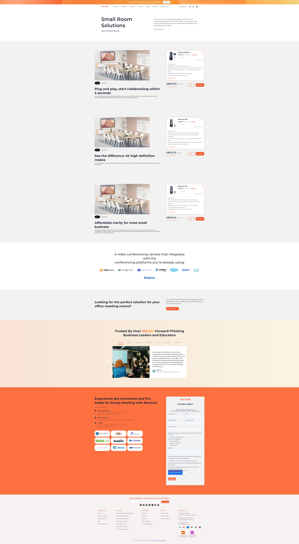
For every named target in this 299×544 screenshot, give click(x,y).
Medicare (158, 342)
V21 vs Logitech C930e (121, 526)
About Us (100, 513)
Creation (144, 513)
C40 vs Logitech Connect (122, 521)
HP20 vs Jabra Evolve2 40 (122, 516)
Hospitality (148, 342)
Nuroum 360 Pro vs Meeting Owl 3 (124, 513)
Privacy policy (153, 540)
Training (120, 342)
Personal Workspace (147, 523)
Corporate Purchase (103, 523)
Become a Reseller (102, 518)
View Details (171, 78)
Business (129, 342)
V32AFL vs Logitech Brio (122, 529)
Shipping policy (165, 516)
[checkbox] (185, 65)
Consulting (167, 342)
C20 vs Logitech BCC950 (122, 518)
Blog (99, 521)
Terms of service (162, 540)
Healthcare (145, 516)
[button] (108, 362)
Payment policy (165, 513)
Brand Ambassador (102, 516)
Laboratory (177, 342)
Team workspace (146, 521)
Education (139, 342)
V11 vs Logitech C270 (121, 523)
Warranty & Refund (165, 518)
